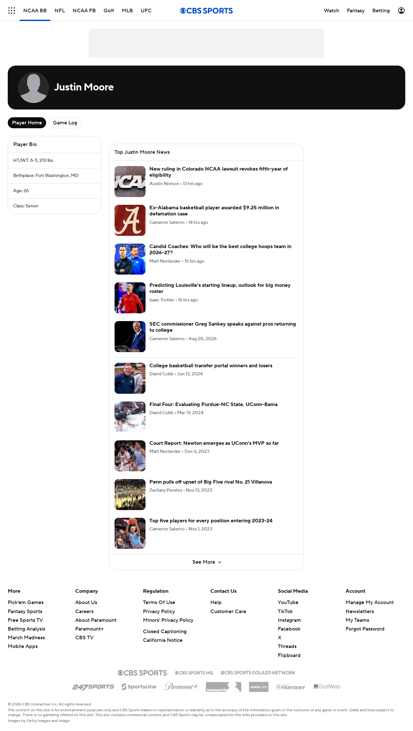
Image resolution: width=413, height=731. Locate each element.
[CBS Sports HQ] (194, 680)
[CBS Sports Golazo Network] (258, 679)
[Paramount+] (181, 693)
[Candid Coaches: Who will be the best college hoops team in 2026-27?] (130, 266)
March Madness (26, 645)
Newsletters (360, 619)
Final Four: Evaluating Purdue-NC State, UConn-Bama (213, 412)
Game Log (65, 123)
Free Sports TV (25, 628)
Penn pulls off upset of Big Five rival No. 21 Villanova (210, 489)
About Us (86, 610)
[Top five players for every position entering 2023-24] (130, 541)
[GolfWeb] (327, 694)
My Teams (357, 628)
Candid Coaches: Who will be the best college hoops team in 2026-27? (220, 257)
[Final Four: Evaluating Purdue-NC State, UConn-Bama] (130, 424)
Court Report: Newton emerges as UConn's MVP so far (214, 451)
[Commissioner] (223, 692)
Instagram (289, 628)
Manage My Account (370, 610)
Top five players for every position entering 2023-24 (211, 528)
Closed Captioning (164, 639)
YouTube (288, 610)
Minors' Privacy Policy (168, 628)
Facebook (289, 636)
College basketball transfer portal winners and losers (210, 373)
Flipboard (289, 663)
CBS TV (84, 645)
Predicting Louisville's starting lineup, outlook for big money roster (220, 296)
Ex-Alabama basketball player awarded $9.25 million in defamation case (214, 218)
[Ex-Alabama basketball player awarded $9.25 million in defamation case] (130, 228)
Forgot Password (365, 636)
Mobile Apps (23, 654)
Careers (84, 619)
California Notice (163, 648)
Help (216, 610)
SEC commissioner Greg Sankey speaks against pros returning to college (222, 335)
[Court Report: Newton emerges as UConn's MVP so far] (130, 463)
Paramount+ (89, 636)
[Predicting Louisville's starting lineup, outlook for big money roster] (130, 305)
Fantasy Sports (25, 619)
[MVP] (258, 692)
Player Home (27, 123)
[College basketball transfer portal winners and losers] (130, 386)
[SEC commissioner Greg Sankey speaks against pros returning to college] (130, 344)
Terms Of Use (159, 610)
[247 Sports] (93, 693)
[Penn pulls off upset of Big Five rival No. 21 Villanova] (130, 502)
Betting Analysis (26, 636)
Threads (287, 654)
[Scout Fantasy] (291, 694)
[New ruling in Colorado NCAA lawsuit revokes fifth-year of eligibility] (130, 189)
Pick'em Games (26, 610)
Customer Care (228, 619)
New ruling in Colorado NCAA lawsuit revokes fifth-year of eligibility (218, 179)
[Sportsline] (139, 693)
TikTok (285, 619)
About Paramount (95, 628)
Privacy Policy (159, 619)
